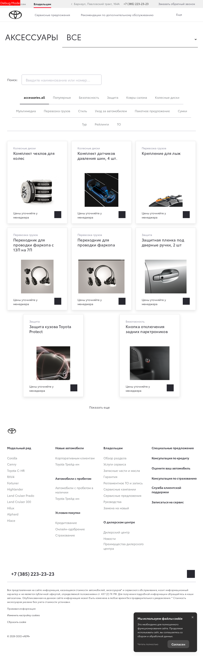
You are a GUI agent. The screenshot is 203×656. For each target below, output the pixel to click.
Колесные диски (167, 97)
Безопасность (89, 97)
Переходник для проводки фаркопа (101, 269)
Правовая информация (21, 608)
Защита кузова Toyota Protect (53, 355)
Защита (112, 97)
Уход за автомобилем (111, 111)
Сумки (182, 111)
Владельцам (42, 4)
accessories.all (34, 97)
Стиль (82, 111)
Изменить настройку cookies (23, 615)
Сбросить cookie (16, 621)
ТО (119, 124)
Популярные (62, 97)
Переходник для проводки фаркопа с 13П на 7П (37, 269)
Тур (84, 124)
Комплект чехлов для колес (37, 182)
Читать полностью (148, 644)
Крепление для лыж (166, 182)
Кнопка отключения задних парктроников (150, 355)
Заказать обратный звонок (176, 4)
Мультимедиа (26, 111)
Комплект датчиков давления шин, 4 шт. (101, 182)
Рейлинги (102, 124)
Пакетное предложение (152, 111)
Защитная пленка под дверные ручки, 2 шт (166, 269)
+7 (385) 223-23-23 (136, 4)
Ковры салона (136, 97)
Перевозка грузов (57, 111)
